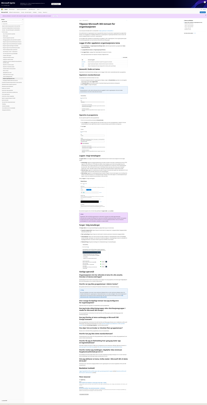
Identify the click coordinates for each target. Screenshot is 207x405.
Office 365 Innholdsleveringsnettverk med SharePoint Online (109, 347)
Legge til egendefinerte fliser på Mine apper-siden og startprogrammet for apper (95, 371)
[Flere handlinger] (127, 20)
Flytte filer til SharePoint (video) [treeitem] (8, 66)
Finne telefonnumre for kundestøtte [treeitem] (8, 108)
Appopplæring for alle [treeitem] (7, 72)
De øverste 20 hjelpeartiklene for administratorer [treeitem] (11, 28)
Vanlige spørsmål (188, 28)
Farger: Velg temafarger (189, 26)
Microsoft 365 (85, 20)
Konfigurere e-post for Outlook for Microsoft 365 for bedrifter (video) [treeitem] (12, 62)
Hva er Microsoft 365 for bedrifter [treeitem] (9, 33)
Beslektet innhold (188, 29)
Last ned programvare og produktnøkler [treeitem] (10, 53)
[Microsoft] (2, 9)
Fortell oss (55, 15)
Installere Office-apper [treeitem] (7, 55)
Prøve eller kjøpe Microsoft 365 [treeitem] (8, 37)
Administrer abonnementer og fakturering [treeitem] (10, 92)
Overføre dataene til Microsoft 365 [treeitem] (9, 68)
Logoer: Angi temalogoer (189, 25)
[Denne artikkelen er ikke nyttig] (195, 33)
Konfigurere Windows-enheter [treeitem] (8, 57)
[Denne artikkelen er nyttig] (194, 33)
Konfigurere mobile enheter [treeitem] (8, 59)
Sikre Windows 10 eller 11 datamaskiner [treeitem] (10, 51)
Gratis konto (202, 12)
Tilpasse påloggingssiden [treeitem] (7, 76)
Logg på (204, 9)
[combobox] (12, 21)
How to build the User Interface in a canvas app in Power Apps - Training (92, 382)
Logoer (83, 63)
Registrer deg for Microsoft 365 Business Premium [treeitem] (12, 41)
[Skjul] (23, 19)
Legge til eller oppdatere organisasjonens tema (193, 22)
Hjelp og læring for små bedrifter (106, 30)
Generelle (83, 61)
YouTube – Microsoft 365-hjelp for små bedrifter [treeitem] (10, 29)
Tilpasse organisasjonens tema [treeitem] (8, 78)
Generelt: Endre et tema (189, 23)
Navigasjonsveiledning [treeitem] (6, 110)
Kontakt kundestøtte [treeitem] (5, 106)
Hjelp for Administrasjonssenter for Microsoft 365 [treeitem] (11, 26)
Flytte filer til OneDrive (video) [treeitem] (8, 64)
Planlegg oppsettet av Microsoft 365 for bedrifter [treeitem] (12, 39)
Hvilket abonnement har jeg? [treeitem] (8, 74)
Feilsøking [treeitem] (4, 104)
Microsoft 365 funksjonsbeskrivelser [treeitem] (8, 102)
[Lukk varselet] (205, 2)
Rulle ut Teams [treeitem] (5, 70)
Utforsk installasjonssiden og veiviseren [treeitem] (10, 49)
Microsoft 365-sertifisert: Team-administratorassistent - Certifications (92, 388)
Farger (83, 65)
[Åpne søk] (201, 9)
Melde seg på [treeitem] (5, 35)
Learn (80, 20)
